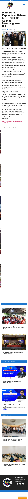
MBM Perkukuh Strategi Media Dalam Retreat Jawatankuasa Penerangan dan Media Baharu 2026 (13, 327)
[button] (14, 298)
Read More (5, 331)
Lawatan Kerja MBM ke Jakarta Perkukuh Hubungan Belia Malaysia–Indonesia (12, 440)
